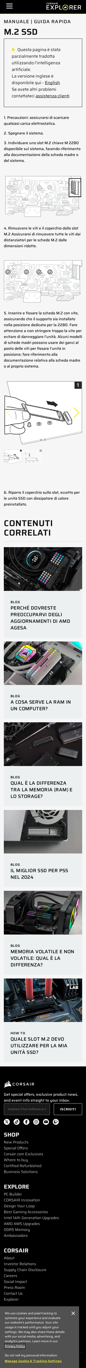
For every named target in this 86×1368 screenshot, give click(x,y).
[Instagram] (36, 1122)
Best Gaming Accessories (26, 1212)
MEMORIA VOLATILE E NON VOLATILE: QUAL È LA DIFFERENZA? (43, 958)
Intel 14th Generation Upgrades (31, 1218)
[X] (7, 1122)
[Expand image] (43, 196)
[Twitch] (56, 1122)
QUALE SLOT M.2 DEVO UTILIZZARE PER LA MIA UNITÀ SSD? (39, 1045)
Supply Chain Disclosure (25, 1270)
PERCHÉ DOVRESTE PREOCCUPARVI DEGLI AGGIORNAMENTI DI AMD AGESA (40, 618)
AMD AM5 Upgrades (22, 1224)
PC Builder (13, 1194)
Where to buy (16, 1160)
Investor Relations (20, 1264)
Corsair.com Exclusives (23, 1154)
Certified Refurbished (22, 1166)
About (9, 1258)
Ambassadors (16, 1235)
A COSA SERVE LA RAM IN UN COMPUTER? (41, 705)
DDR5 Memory (17, 1230)
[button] (76, 412)
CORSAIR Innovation (22, 1200)
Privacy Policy (15, 1346)
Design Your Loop (19, 1206)
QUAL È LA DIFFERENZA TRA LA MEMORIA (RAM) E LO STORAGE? (42, 789)
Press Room (14, 1287)
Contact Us (13, 1293)
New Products (16, 1142)
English (52, 82)
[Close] (73, 1313)
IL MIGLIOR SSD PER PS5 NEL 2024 (39, 874)
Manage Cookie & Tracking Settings (33, 1361)
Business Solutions (21, 1172)
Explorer (11, 1299)
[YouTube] (46, 1122)
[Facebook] (26, 1122)
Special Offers (16, 1148)
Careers (10, 1276)
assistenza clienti (53, 96)
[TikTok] (17, 1122)
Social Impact (15, 1282)
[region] (39, 1337)
